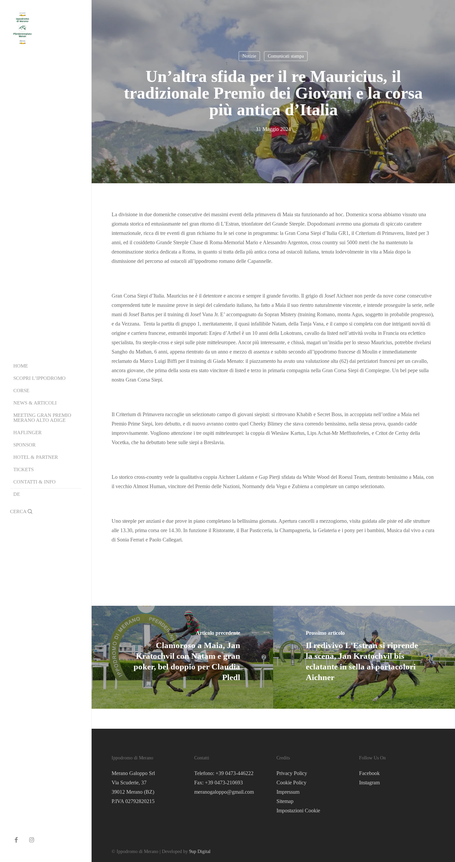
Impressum (287, 792)
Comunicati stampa (286, 56)
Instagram (369, 782)
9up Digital (200, 851)
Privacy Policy (291, 773)
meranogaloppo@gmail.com (224, 792)
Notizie (249, 56)
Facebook (369, 773)
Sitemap (284, 801)
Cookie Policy (291, 782)
